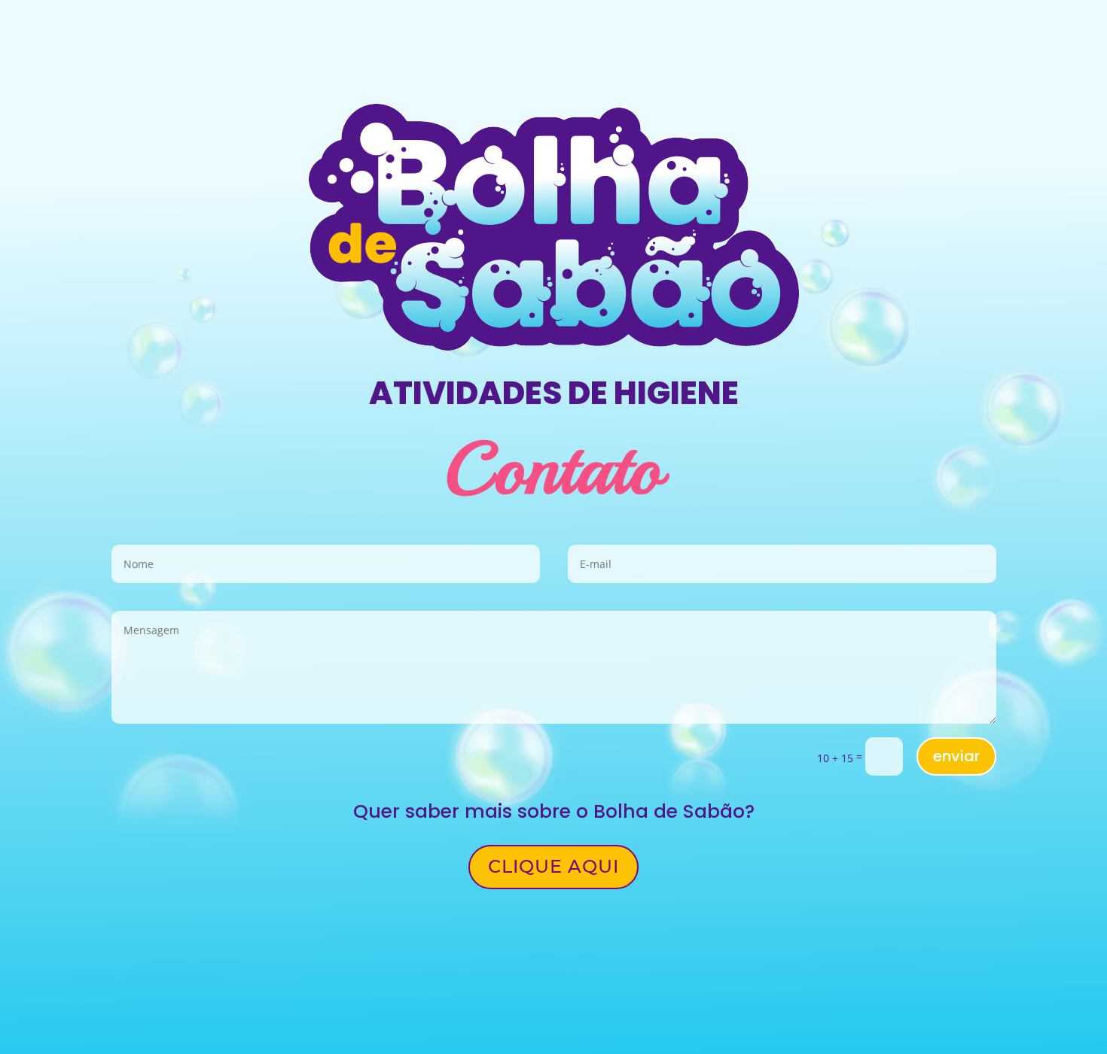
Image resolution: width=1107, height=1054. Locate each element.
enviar (956, 756)
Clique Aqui (553, 866)
